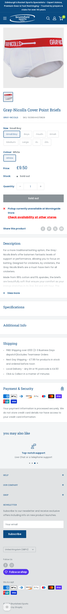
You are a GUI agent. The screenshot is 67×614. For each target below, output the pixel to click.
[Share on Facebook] (43, 228)
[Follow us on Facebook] (5, 565)
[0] (61, 18)
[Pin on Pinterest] (49, 228)
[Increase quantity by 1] (40, 186)
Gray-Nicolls (10, 117)
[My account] (54, 18)
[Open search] (48, 18)
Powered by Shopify (12, 607)
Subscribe (14, 534)
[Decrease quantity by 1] (20, 186)
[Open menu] (5, 18)
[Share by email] (61, 228)
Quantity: (9, 186)
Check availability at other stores (32, 217)
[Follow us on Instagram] (11, 565)
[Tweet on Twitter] (55, 228)
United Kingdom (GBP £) (16, 549)
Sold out (33, 198)
